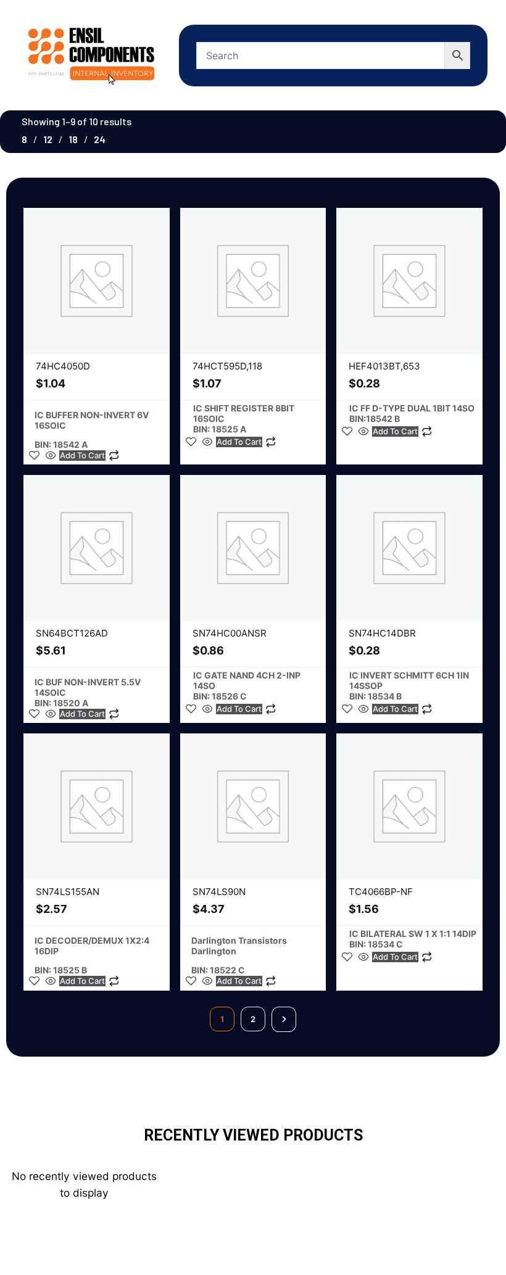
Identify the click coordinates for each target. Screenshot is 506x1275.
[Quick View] (51, 455)
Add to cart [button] (82, 455)
